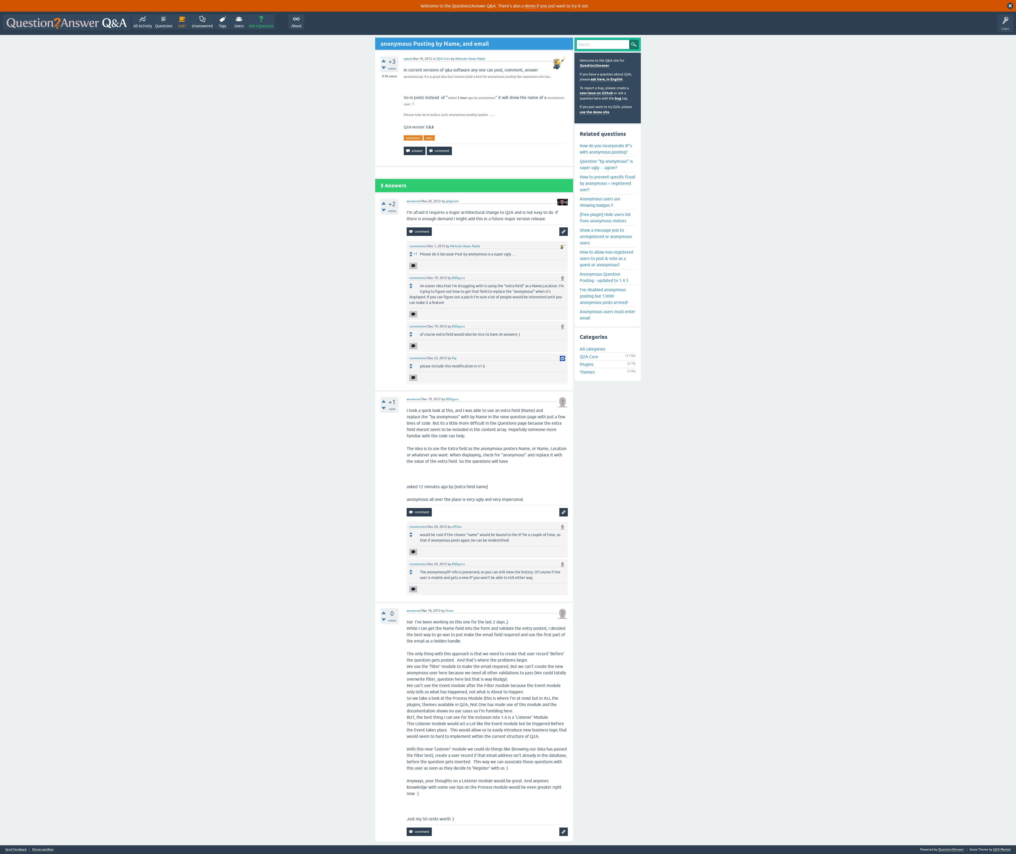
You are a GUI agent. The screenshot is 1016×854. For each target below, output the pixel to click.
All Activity (142, 26)
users (429, 138)
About (296, 26)
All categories (592, 349)
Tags (222, 26)
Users (239, 26)
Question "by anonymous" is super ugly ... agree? (606, 164)
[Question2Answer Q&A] (67, 22)
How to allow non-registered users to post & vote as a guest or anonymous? (606, 258)
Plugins (586, 364)
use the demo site (594, 112)
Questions (163, 26)
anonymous (413, 138)
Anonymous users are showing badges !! (600, 202)
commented (418, 246)
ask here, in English (607, 79)
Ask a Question (261, 26)
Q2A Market (1002, 849)
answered (414, 201)
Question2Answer (594, 66)
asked (408, 59)
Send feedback (16, 849)
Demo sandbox (43, 849)
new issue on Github (596, 93)
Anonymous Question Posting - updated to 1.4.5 (604, 277)
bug (618, 98)
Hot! (182, 26)
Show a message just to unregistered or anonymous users (606, 236)
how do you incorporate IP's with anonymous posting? (606, 148)
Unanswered (202, 26)
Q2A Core (443, 59)
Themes (587, 372)
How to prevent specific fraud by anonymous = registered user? (607, 183)
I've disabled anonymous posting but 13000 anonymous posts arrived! (604, 296)
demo (530, 5)
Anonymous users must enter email (607, 314)
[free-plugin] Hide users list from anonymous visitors (605, 217)
